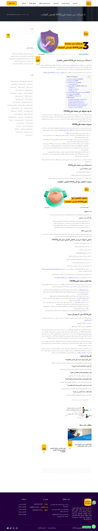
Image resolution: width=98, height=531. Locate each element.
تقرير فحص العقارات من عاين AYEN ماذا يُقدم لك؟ (65, 277)
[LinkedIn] (63, 400)
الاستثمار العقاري (87, 320)
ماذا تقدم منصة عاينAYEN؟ (74, 94)
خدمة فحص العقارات (28, 99)
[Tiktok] (10, 528)
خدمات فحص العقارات (19, 96)
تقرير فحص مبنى (13, 87)
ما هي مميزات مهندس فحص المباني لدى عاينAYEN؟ (79, 92)
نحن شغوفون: (72, 87)
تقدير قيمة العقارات (14, 84)
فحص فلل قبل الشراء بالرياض (27, 126)
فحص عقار (11, 120)
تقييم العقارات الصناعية (28, 93)
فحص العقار (20, 111)
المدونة (75, 3)
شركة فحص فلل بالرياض (28, 108)
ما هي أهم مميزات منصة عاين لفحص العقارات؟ (78, 99)
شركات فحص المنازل (16, 102)
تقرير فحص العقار (29, 87)
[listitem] (66, 63)
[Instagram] (16, 528)
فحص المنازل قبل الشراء (19, 120)
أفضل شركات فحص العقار (66, 130)
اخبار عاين (56, 3)
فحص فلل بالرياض (29, 123)
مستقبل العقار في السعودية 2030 (26, 129)
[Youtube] (8, 528)
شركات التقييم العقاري (19, 99)
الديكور (24, 3)
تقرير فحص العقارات (21, 87)
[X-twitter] (13, 528)
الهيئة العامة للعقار (22, 84)
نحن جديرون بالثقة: (73, 90)
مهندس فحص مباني (79, 302)
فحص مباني (18, 126)
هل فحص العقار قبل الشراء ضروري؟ (76, 101)
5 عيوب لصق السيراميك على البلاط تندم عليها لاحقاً (23, 54)
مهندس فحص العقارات (28, 132)
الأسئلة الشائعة (71, 97)
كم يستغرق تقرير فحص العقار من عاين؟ (77, 102)
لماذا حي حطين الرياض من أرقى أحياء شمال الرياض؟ (23, 63)
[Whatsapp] (94, 527)
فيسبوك (79, 323)
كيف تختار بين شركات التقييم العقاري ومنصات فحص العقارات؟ (57, 449)
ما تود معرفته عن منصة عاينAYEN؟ (75, 79)
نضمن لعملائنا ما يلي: (74, 84)
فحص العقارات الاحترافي (28, 114)
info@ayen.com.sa (34, 507)
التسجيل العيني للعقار (14, 81)
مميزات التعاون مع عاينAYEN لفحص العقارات (77, 86)
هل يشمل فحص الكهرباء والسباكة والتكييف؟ (78, 105)
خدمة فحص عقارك (82, 353)
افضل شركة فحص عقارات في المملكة (26, 81)
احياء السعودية (66, 3)
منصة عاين (73, 65)
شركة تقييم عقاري (29, 105)
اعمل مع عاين (81, 400)
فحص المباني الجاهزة (83, 290)
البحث (31, 29)
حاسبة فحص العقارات (28, 96)
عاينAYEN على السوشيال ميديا (74, 96)
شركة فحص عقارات (21, 105)
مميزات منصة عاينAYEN (73, 81)
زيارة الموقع (12, 3)
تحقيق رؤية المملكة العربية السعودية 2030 (51, 269)
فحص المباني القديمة (28, 120)
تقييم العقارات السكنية (19, 90)
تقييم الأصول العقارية (28, 90)
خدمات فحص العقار (44, 3)
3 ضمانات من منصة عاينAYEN (74, 82)
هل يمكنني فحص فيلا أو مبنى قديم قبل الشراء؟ (78, 104)
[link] (87, 3)
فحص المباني (82, 253)
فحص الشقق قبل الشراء (28, 111)
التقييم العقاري (29, 84)
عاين (21, 108)
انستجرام (74, 326)
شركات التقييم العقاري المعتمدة (27, 102)
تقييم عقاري (21, 93)
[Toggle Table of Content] (88, 77)
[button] (90, 468)
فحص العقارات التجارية (19, 114)
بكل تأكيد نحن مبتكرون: (74, 89)
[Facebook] (66, 400)
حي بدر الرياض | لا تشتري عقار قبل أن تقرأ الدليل (23, 61)
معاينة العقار (17, 129)
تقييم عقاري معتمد (13, 93)
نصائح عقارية (32, 3)
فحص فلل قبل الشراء (83, 298)
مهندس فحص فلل (19, 132)
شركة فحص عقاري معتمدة (11, 105)
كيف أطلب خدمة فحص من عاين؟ (76, 107)
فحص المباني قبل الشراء (80, 310)
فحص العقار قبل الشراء (28, 117)
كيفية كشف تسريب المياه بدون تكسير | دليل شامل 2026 (83, 445)
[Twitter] (69, 400)
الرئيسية (27, 14)
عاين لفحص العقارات (15, 108)
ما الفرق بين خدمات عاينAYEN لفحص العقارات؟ (53, 72)
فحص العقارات (13, 111)
